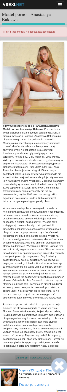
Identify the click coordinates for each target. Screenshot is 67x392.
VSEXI (13, 4)
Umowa (22, 357)
